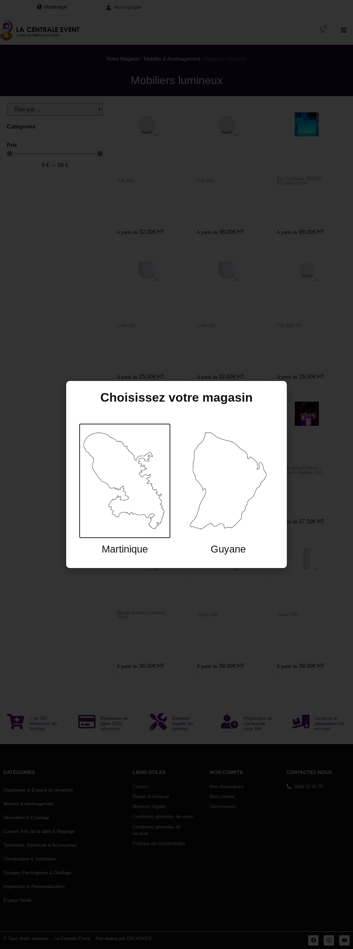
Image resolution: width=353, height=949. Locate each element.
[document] (176, 474)
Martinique (125, 549)
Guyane (228, 549)
